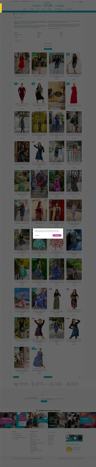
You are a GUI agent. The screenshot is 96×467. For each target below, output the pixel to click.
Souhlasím (57, 235)
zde (59, 231)
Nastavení (37, 235)
